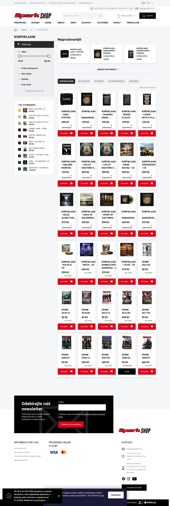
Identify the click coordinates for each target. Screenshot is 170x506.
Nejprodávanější (116, 81)
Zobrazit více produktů (106, 69)
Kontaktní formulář (134, 488)
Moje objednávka (85, 3)
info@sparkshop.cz (134, 449)
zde (102, 495)
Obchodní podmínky (37, 3)
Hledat (100, 16)
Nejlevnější (83, 81)
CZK (148, 3)
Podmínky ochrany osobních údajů (62, 3)
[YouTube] (134, 478)
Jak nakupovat (20, 3)
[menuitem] (21, 23)
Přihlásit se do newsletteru (71, 424)
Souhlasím (116, 495)
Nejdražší (99, 81)
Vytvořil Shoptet (130, 503)
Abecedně (133, 81)
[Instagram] (128, 478)
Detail (127, 372)
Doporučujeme (66, 81)
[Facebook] (123, 478)
